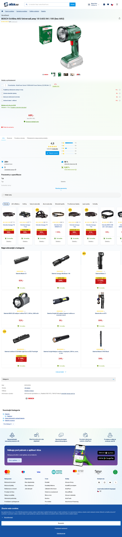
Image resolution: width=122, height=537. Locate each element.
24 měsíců (27, 388)
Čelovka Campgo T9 (42, 225)
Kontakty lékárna (50, 485)
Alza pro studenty (70, 495)
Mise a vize (48, 495)
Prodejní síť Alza (9, 492)
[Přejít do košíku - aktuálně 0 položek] (117, 4)
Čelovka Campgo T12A (25, 226)
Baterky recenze (10, 420)
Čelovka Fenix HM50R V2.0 (58, 226)
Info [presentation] (3, 138)
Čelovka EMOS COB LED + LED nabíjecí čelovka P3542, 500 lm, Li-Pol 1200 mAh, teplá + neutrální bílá (107, 226)
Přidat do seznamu (8, 127)
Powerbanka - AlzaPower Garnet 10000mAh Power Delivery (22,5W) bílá (28, 85)
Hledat (72, 4)
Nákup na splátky (9, 495)
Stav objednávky (29, 482)
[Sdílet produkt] (119, 18)
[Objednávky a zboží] (104, 4)
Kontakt (47, 482)
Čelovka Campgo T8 (9, 225)
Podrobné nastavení (61, 528)
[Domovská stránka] (2, 11)
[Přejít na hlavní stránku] (11, 4)
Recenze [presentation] (9, 138)
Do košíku (22, 288)
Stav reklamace (29, 485)
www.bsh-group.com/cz (68, 393)
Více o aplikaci (13, 460)
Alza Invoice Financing (71, 501)
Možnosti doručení (9, 482)
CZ (100, 491)
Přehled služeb (8, 505)
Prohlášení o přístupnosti (11, 501)
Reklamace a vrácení (10, 488)
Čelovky (8, 241)
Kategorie (6, 379)
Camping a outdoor (21, 11)
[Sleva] (37, 210)
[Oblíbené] (108, 4)
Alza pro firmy (69, 482)
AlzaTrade (68, 498)
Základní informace (50, 488)
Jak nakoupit (28, 488)
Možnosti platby (9, 485)
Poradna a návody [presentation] (19, 138)
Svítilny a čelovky (34, 11)
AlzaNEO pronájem (70, 485)
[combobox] (46, 4)
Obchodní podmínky (10, 498)
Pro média (48, 501)
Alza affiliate (68, 492)
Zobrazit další (60, 372)
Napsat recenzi (53, 153)
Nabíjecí (9, 416)
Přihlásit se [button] (94, 5)
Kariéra (47, 498)
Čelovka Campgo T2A (75, 226)
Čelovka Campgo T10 (91, 226)
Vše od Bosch (5, 15)
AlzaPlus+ (68, 488)
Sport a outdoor (9, 11)
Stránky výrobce (29, 390)
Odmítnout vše (61, 533)
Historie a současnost (51, 492)
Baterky (43, 11)
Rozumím (61, 523)
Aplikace (47, 505)
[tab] (3, 138)
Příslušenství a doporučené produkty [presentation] (37, 138)
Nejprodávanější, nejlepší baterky (14, 418)
